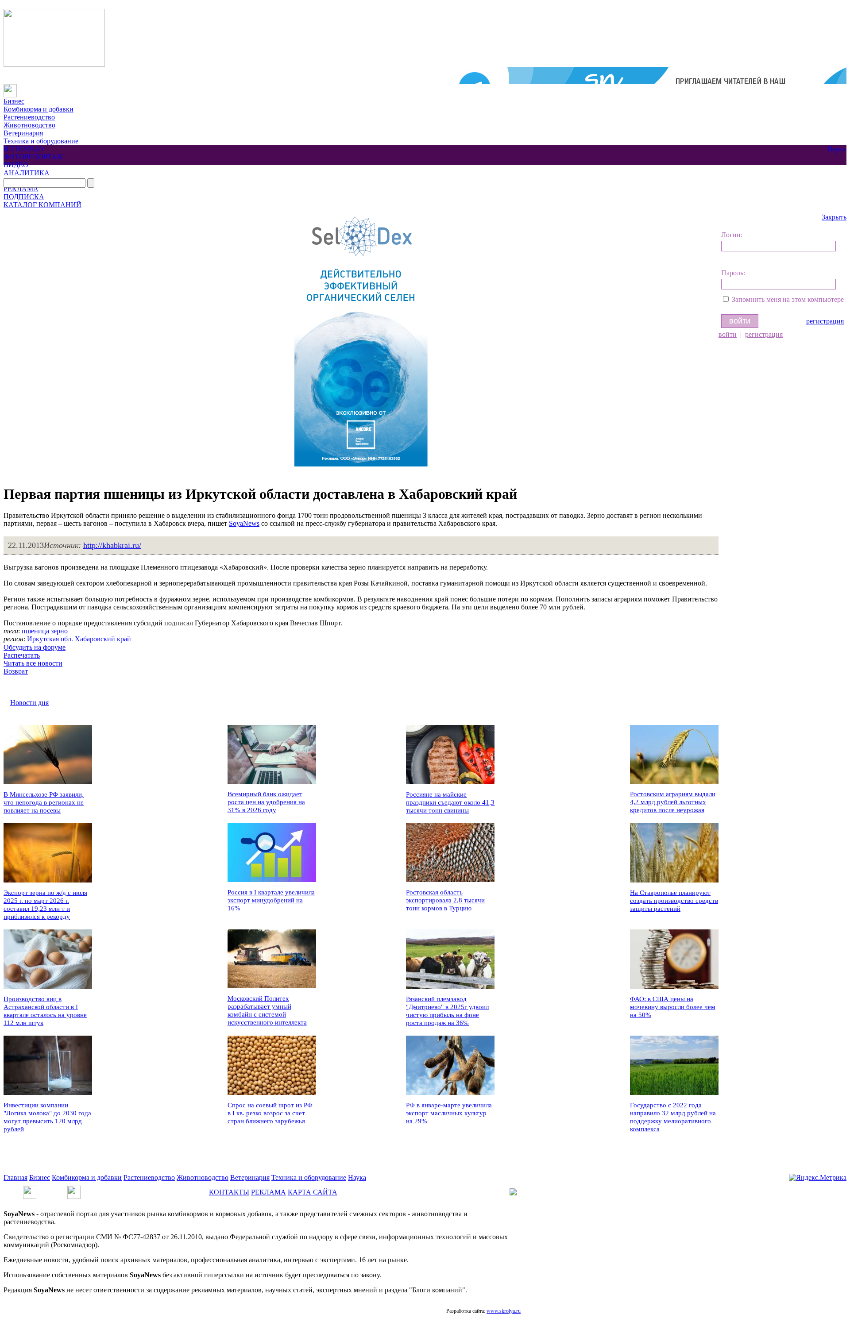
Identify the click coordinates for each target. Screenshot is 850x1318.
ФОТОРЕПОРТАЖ (33, 157)
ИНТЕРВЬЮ (23, 149)
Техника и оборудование (41, 141)
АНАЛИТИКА (27, 173)
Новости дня (29, 702)
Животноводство (29, 125)
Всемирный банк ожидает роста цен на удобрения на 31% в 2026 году (266, 801)
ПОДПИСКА (24, 196)
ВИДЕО (16, 165)
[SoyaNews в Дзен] (74, 1189)
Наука (836, 149)
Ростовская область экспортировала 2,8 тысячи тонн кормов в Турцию (445, 900)
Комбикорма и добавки (38, 109)
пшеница (35, 631)
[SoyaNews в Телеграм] (29, 1189)
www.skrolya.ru (504, 1311)
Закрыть (834, 217)
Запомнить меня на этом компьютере (788, 299)
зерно (59, 631)
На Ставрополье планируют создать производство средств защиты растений (674, 900)
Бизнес (14, 101)
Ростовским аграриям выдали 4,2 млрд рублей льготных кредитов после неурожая (672, 801)
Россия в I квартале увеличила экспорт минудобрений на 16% (271, 900)
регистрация (825, 321)
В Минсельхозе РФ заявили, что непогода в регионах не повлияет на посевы (44, 802)
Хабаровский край (103, 639)
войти (728, 334)
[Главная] (10, 88)
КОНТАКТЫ (229, 1192)
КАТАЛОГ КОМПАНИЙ (42, 204)
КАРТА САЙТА (312, 1192)
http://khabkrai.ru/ (112, 545)
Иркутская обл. (50, 639)
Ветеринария (23, 133)
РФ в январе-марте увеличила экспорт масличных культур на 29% (449, 1113)
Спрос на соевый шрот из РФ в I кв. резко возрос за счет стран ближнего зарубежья (270, 1113)
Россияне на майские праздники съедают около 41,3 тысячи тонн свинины (450, 802)
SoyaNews (244, 523)
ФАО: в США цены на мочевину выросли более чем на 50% (672, 1006)
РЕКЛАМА (21, 189)
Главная (15, 1177)
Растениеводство (29, 117)
